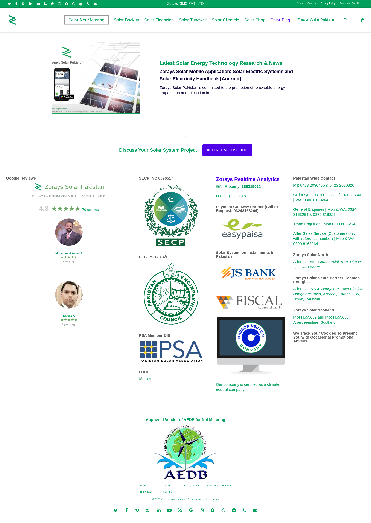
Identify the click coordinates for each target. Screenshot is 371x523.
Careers (167, 485)
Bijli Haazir (146, 491)
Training (167, 491)
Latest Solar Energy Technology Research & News (221, 63)
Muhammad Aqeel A (68, 253)
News (143, 485)
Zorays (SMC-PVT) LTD (185, 3)
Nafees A (69, 315)
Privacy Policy (190, 485)
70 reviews (90, 210)
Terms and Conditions (218, 485)
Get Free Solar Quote (227, 150)
